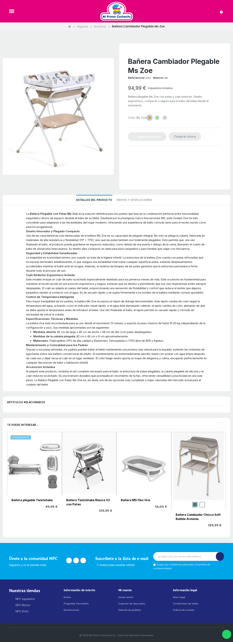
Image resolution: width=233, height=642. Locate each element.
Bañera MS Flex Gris (135, 500)
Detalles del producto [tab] (94, 199)
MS (166, 78)
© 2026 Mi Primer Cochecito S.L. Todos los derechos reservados (116, 635)
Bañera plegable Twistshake (32, 500)
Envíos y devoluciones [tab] (134, 199)
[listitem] (195, 504)
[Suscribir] (220, 556)
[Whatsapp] (226, 634)
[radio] (149, 118)
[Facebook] (76, 560)
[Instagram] (69, 560)
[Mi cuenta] (214, 11)
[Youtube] (83, 560)
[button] (11, 11)
